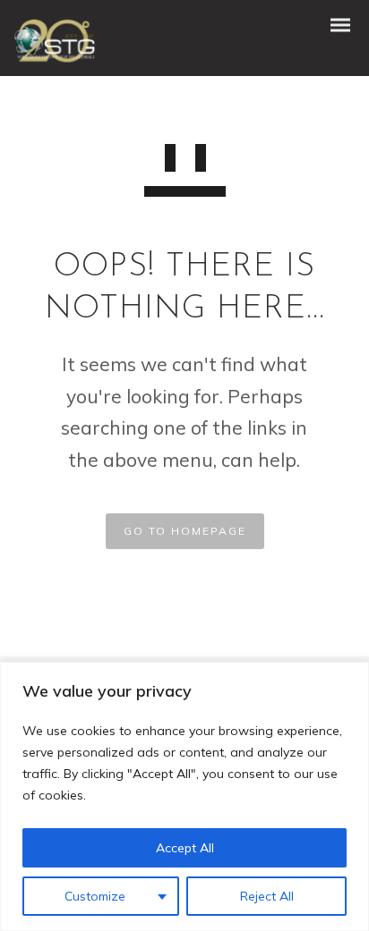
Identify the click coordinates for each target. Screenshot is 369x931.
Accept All (185, 848)
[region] (184, 796)
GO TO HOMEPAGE (185, 530)
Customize (94, 896)
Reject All (267, 896)
